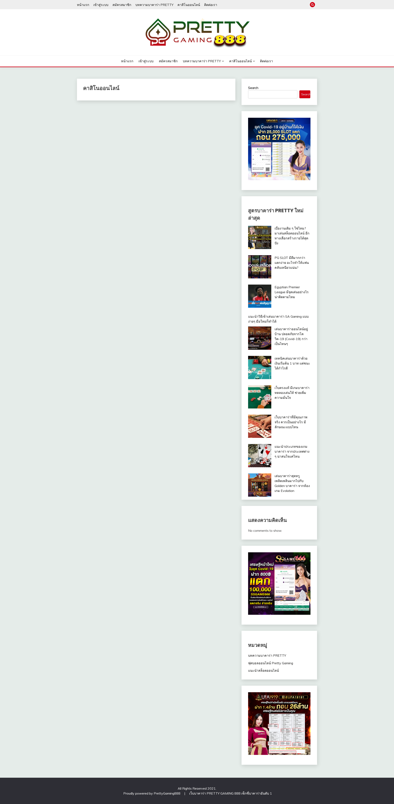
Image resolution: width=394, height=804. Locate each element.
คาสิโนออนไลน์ (189, 5)
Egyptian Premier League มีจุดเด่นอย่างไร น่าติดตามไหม (292, 292)
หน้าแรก (83, 5)
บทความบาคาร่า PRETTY (154, 5)
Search (253, 88)
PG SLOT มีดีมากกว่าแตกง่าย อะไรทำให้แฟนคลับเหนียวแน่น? (292, 263)
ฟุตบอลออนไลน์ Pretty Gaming (270, 663)
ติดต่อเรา (210, 5)
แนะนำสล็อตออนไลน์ (263, 670)
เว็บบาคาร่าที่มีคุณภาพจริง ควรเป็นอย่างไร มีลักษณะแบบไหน (291, 422)
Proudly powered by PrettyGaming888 (152, 793)
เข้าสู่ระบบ (100, 5)
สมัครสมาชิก (121, 5)
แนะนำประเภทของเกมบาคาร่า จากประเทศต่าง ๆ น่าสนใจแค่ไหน (292, 451)
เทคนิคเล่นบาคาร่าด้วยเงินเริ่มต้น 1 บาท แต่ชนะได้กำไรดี (292, 363)
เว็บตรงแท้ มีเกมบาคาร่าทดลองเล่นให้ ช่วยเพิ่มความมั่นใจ (292, 393)
